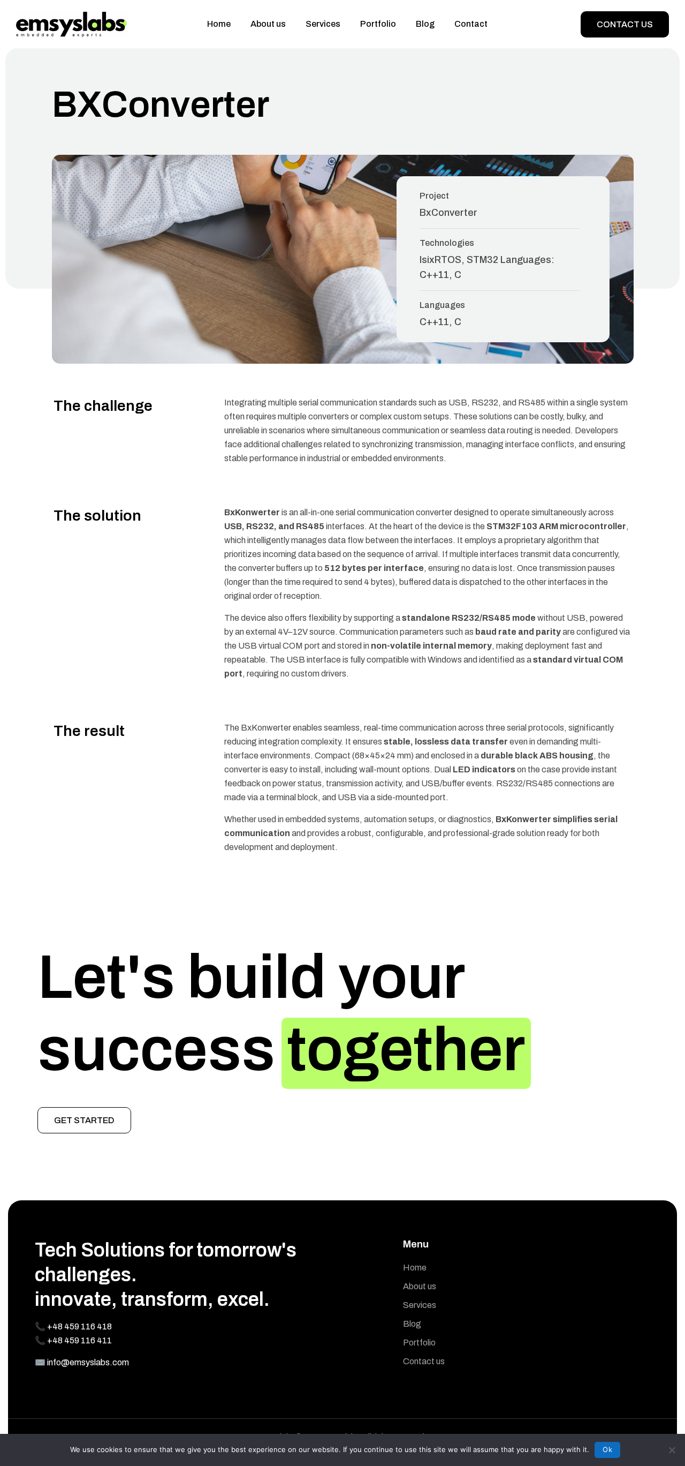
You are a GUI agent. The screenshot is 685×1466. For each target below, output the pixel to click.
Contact (471, 23)
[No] (671, 1450)
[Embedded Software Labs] (71, 24)
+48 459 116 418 (79, 1326)
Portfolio (378, 23)
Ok (607, 1449)
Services (323, 23)
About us (268, 23)
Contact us (625, 24)
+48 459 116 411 (79, 1340)
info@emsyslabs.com (88, 1362)
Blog (425, 23)
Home (219, 23)
